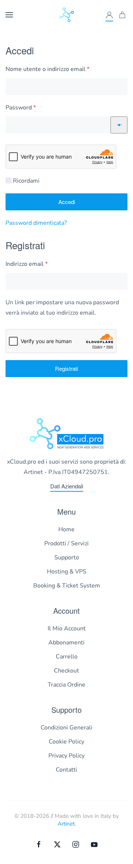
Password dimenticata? (36, 223)
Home (66, 529)
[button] (9, 15)
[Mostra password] (118, 124)
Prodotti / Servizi (66, 543)
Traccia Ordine (66, 685)
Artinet (66, 823)
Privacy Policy (66, 756)
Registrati (66, 368)
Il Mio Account (67, 628)
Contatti (66, 770)
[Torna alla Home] (66, 15)
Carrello (67, 657)
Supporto (66, 557)
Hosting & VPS (66, 571)
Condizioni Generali (66, 728)
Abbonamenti (66, 642)
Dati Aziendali (66, 486)
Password (33, 107)
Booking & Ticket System (66, 586)
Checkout (66, 671)
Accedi (66, 202)
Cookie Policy (66, 742)
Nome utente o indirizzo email (60, 69)
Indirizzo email (39, 264)
